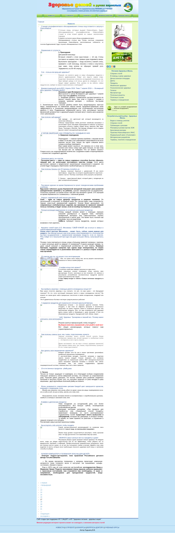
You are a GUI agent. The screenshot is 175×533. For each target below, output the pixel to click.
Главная (41, 22)
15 (41, 495)
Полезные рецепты (117, 95)
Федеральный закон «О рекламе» (123, 135)
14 (41, 492)
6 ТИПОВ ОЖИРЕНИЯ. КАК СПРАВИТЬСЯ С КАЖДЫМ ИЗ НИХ (65, 133)
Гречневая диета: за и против (52, 158)
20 (41, 507)
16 (41, 497)
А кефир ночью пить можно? (70, 267)
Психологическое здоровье (120, 88)
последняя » (45, 516)
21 (41, 509)
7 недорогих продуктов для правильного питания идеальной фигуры (67, 303)
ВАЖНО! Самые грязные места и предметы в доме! (78, 438)
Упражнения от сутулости (50, 50)
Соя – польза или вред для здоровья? (55, 72)
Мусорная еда (115, 93)
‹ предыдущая (45, 485)
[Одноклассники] (112, 66)
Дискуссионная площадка (120, 78)
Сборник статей (116, 73)
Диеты (112, 81)
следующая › (45, 514)
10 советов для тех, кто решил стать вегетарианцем (60, 256)
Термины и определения (119, 100)
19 (41, 504)
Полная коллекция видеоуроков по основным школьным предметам (67, 210)
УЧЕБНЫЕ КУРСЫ (112, 527)
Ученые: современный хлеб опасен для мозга (58, 198)
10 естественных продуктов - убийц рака (56, 368)
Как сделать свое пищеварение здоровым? (57, 350)
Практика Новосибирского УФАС (122, 132)
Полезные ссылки (117, 97)
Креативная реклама (118, 130)
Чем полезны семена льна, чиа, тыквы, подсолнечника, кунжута (65, 334)
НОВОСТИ (60, 527)
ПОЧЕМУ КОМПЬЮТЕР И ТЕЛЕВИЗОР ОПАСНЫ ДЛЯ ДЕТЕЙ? (65, 454)
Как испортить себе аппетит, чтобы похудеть (57, 425)
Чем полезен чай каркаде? (51, 117)
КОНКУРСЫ (81, 527)
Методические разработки (120, 137)
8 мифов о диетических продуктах (54, 402)
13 (41, 490)
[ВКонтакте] (108, 66)
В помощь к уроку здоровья (120, 76)
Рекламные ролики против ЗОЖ (122, 128)
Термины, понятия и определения (123, 140)
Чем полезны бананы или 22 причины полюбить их (60, 169)
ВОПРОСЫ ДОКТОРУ (95, 527)
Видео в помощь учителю (119, 120)
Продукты (114, 83)
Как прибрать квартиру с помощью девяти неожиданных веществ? (66, 289)
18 (41, 502)
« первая (43, 483)
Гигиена (113, 90)
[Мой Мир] (114, 66)
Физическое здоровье (118, 85)
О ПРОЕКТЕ (70, 527)
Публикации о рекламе (118, 125)
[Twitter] (110, 66)
